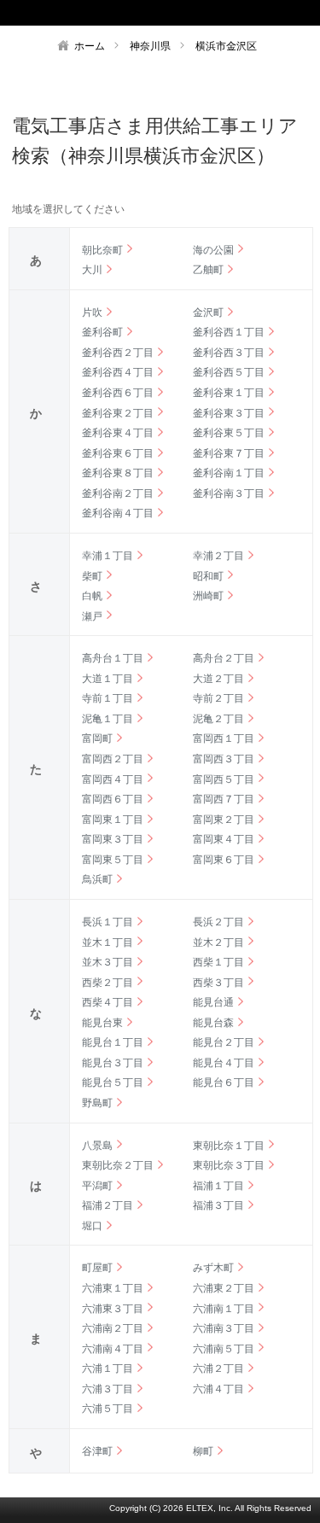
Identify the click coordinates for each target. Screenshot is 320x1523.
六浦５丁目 (107, 1409)
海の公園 (213, 250)
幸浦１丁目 (107, 556)
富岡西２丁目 (112, 759)
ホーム (89, 46)
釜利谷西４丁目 (118, 372)
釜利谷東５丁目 (229, 433)
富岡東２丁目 (223, 820)
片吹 (92, 312)
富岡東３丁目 (112, 839)
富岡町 (97, 738)
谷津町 (97, 1451)
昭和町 (208, 576)
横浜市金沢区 (226, 46)
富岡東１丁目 (112, 820)
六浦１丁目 (107, 1368)
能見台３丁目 (112, 1063)
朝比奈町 (102, 250)
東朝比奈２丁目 (118, 1165)
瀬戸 (92, 616)
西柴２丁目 (107, 983)
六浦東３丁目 (112, 1309)
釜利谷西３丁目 (229, 353)
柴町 (92, 576)
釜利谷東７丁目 (229, 453)
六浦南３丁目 (223, 1328)
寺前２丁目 (218, 698)
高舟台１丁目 (112, 658)
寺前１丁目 (107, 698)
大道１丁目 (107, 679)
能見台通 (213, 1002)
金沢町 (208, 312)
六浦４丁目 (218, 1389)
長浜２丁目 (218, 922)
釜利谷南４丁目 (118, 513)
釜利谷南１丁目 (229, 473)
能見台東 (102, 1023)
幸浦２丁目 (218, 556)
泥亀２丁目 (218, 719)
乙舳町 (208, 270)
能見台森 (213, 1023)
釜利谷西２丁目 (118, 353)
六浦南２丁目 (112, 1328)
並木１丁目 (107, 942)
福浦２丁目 (107, 1205)
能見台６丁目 (223, 1082)
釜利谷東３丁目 (229, 413)
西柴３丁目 (218, 983)
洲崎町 (208, 596)
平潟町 (97, 1186)
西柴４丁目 (107, 1002)
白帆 (92, 596)
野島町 (97, 1103)
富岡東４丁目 (223, 839)
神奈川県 (150, 46)
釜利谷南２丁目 (118, 493)
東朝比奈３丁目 (229, 1165)
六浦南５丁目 (223, 1349)
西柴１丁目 (218, 962)
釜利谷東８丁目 (118, 473)
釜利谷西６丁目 (118, 393)
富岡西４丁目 (112, 779)
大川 (92, 270)
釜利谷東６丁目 (118, 453)
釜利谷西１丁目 (229, 332)
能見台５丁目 (112, 1082)
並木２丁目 (218, 942)
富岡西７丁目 (223, 799)
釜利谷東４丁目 (118, 433)
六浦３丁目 (107, 1389)
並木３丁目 (107, 962)
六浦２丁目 (218, 1368)
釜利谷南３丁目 (229, 493)
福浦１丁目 (218, 1186)
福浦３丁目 (218, 1205)
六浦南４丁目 (112, 1349)
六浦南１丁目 (223, 1309)
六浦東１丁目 (112, 1288)
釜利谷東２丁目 (118, 413)
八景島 (97, 1146)
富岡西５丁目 (223, 779)
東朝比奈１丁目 (229, 1146)
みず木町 (213, 1268)
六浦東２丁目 (223, 1288)
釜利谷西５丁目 (229, 372)
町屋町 (97, 1268)
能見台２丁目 (223, 1042)
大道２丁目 (218, 679)
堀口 (92, 1226)
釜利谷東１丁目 (229, 393)
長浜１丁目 (107, 922)
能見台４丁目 (223, 1063)
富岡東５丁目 (112, 860)
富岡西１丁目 (223, 738)
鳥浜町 (97, 879)
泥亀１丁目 (107, 719)
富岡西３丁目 (223, 759)
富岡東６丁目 (223, 860)
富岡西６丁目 (112, 799)
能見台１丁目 (112, 1042)
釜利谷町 (102, 332)
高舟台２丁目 (223, 658)
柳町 (203, 1451)
